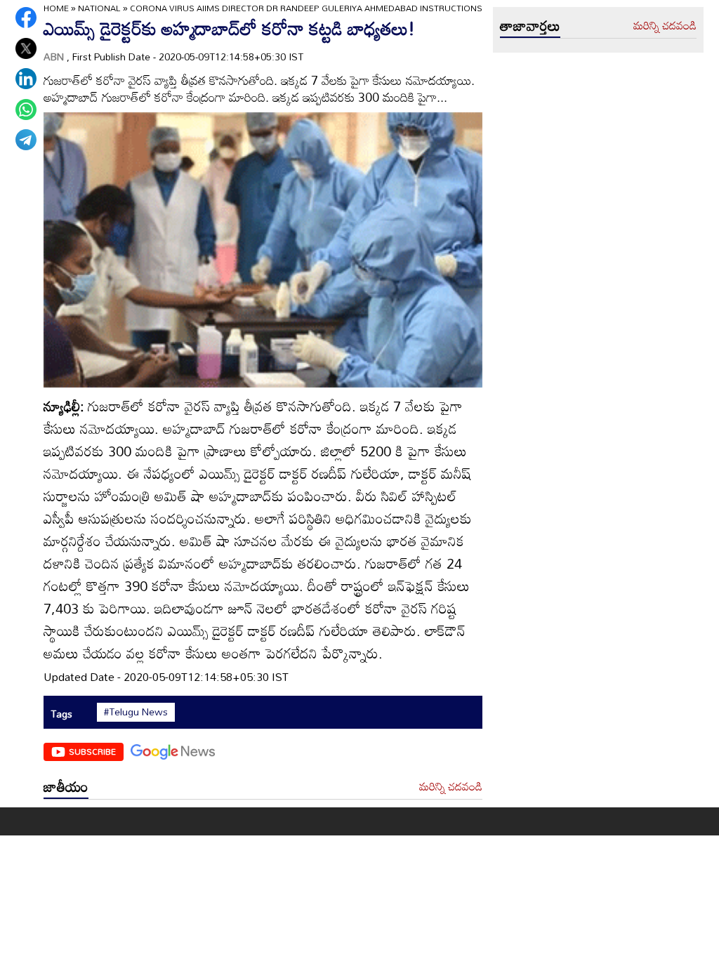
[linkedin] (26, 78)
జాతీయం (66, 786)
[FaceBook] (26, 17)
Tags (61, 713)
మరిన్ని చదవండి (450, 787)
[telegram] (26, 139)
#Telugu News (136, 712)
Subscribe (92, 751)
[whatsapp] (26, 109)
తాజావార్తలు (530, 25)
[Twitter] (26, 48)
